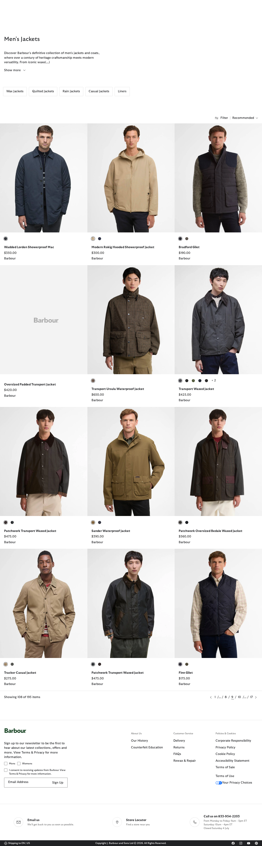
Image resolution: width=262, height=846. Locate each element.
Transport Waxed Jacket (196, 389)
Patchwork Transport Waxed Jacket (30, 531)
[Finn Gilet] (254, 556)
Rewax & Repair (184, 760)
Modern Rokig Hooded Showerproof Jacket (122, 247)
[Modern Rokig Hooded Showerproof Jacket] (166, 130)
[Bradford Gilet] (254, 130)
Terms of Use (225, 776)
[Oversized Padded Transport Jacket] (79, 272)
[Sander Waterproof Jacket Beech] (131, 461)
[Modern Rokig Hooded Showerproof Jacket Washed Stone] (131, 177)
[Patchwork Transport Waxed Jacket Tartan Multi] (43, 461)
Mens (12, 763)
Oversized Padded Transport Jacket (30, 384)
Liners (122, 91)
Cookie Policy (225, 754)
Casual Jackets (99, 91)
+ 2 (213, 380)
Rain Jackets (71, 91)
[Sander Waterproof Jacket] (166, 414)
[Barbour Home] (67, 734)
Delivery (179, 740)
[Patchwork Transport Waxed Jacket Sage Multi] (131, 603)
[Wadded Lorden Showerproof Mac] (79, 130)
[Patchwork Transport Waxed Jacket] (79, 414)
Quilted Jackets (43, 91)
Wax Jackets (15, 91)
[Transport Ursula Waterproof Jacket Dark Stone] (131, 319)
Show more (12, 70)
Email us (33, 820)
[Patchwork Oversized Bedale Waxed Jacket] (254, 414)
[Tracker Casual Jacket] (79, 556)
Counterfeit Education (147, 747)
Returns (179, 747)
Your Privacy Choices (237, 782)
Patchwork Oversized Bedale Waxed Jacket (210, 531)
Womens (27, 763)
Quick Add (43, 225)
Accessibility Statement (232, 760)
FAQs (177, 754)
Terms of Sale (225, 767)
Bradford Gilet (189, 247)
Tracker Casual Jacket (20, 672)
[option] (43, 194)
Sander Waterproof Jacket (110, 531)
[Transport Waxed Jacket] (254, 272)
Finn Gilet (186, 672)
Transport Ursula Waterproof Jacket (117, 389)
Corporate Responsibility (233, 740)
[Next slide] (84, 177)
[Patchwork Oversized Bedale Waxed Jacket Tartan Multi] (218, 461)
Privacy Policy (225, 747)
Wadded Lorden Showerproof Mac (29, 247)
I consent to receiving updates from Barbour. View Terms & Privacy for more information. (37, 772)
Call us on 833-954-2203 (222, 816)
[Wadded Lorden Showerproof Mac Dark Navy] (43, 177)
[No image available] (43, 319)
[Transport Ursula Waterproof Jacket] (166, 272)
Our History (139, 740)
